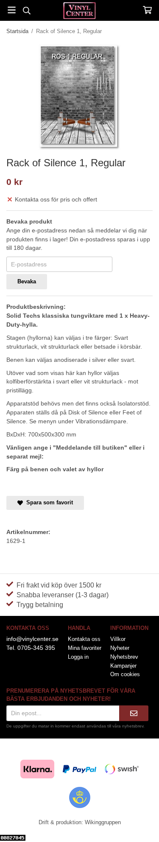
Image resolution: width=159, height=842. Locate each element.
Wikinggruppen (103, 822)
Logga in (78, 657)
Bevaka (26, 281)
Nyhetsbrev (124, 657)
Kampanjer (123, 666)
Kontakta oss (84, 639)
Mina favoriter (84, 648)
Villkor (118, 639)
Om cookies (125, 674)
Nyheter (119, 648)
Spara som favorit (48, 502)
